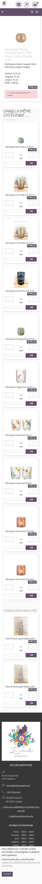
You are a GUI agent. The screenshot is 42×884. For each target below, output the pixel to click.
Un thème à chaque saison (16, 610)
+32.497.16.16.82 (14, 792)
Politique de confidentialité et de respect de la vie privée (21, 809)
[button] (1, 12)
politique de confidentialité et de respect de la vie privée (21, 864)
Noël (34, 610)
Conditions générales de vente (21, 816)
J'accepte (7, 874)
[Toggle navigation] (37, 12)
